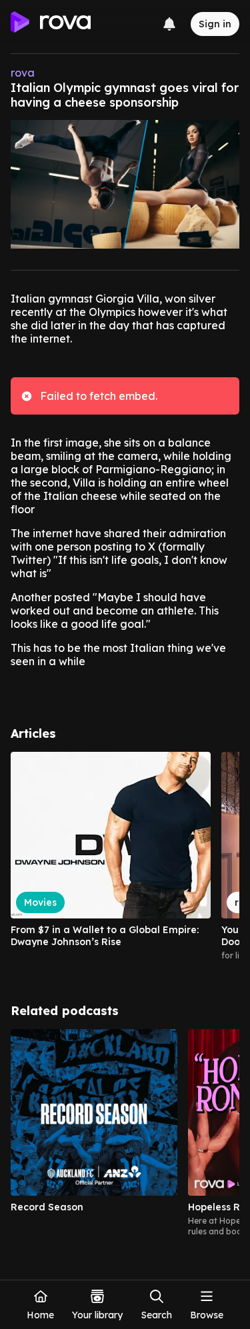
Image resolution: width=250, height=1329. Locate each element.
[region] (125, 861)
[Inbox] (169, 24)
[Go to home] (51, 24)
